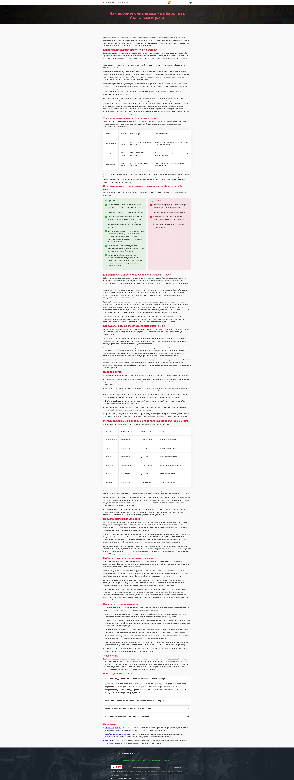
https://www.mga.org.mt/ (113, 728)
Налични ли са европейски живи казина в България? (129, 708)
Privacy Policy (124, 778)
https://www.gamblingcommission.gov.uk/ (118, 734)
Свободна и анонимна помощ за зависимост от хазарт (146, 767)
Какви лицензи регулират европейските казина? (127, 716)
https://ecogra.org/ (111, 740)
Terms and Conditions (115, 778)
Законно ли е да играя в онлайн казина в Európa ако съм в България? (136, 678)
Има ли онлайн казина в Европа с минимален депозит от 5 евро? (134, 700)
